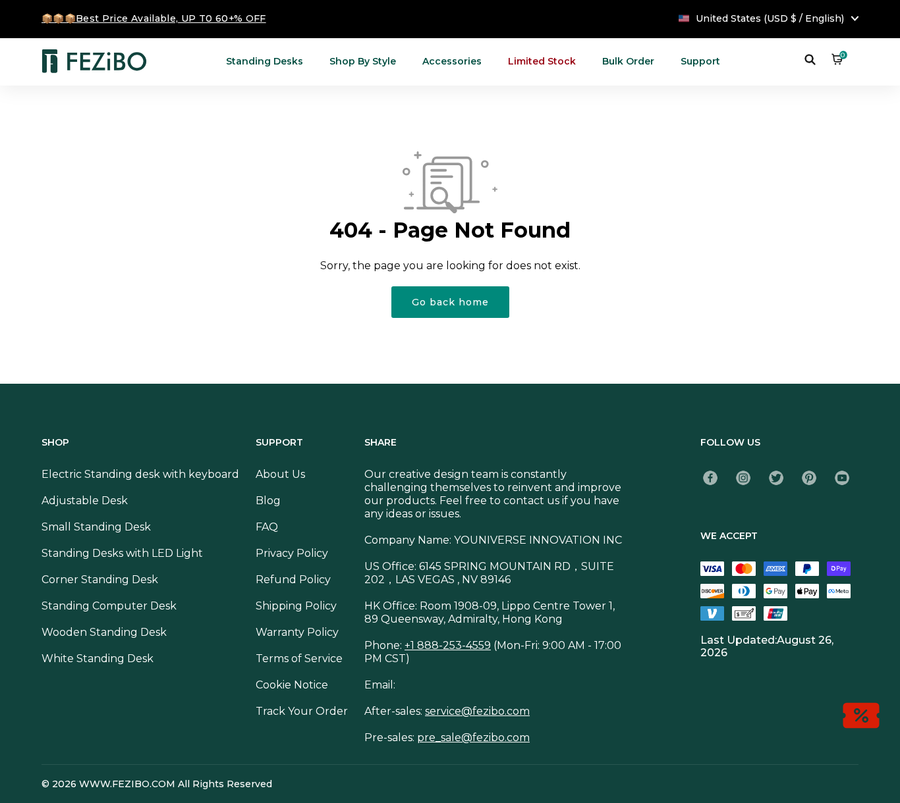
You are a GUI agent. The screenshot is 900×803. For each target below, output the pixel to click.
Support (700, 61)
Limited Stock (542, 61)
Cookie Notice (292, 685)
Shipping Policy (296, 606)
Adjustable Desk (85, 500)
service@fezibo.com (477, 711)
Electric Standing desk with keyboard (140, 474)
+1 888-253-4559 (448, 645)
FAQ (267, 527)
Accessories (452, 61)
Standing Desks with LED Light (122, 553)
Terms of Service (299, 658)
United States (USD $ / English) (770, 18)
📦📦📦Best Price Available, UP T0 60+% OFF (154, 18)
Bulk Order (628, 61)
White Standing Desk (98, 658)
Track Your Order (302, 711)
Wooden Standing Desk (104, 632)
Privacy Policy (292, 553)
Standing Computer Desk (109, 606)
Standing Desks (264, 61)
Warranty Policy (297, 632)
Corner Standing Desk (100, 579)
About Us (280, 474)
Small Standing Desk (96, 527)
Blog (268, 500)
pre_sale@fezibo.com (473, 737)
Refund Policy (293, 579)
